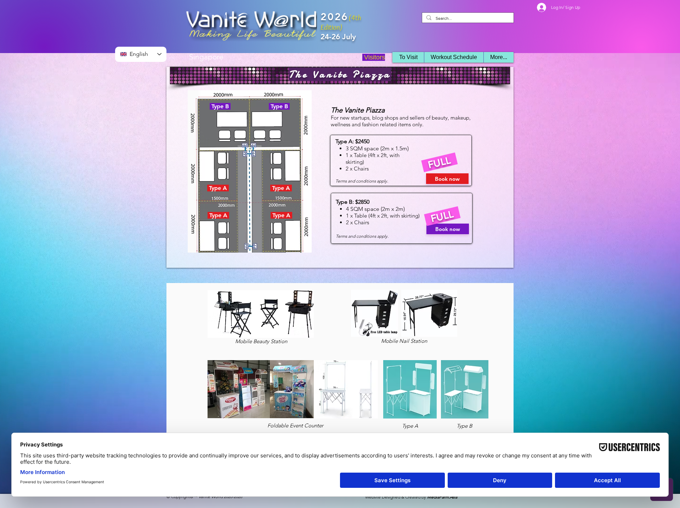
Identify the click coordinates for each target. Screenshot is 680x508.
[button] (453, 57)
